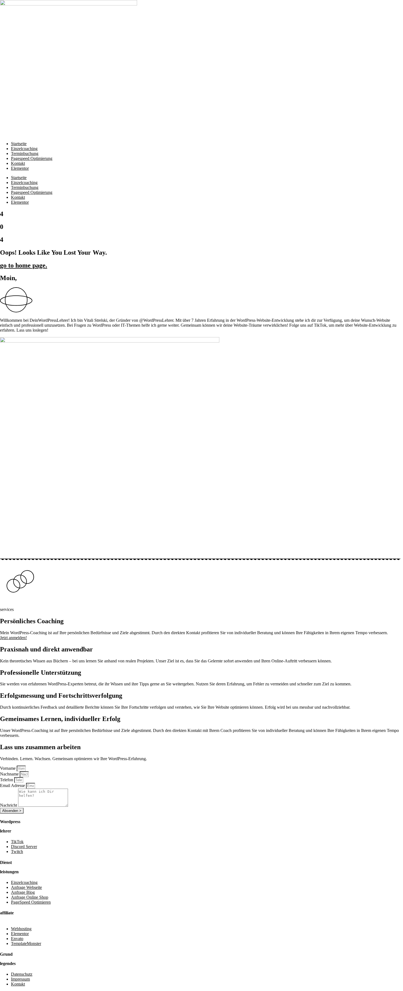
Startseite (19, 143)
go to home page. (23, 265)
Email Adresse (13, 785)
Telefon (7, 779)
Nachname (10, 774)
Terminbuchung (24, 153)
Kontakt (18, 163)
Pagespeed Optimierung (31, 158)
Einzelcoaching (24, 148)
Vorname (8, 768)
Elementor (20, 168)
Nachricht (9, 805)
